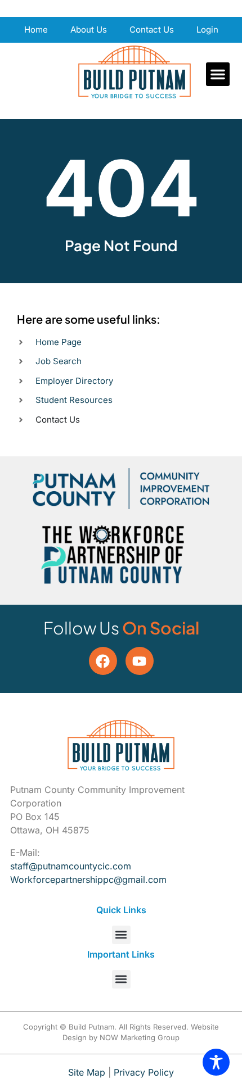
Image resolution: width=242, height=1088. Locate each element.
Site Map (86, 1072)
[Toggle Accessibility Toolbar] (216, 1062)
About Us (88, 29)
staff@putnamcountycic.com (70, 866)
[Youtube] (140, 661)
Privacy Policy (144, 1072)
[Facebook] (103, 661)
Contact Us (151, 29)
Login (207, 29)
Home (36, 29)
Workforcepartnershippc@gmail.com (88, 879)
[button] (218, 74)
